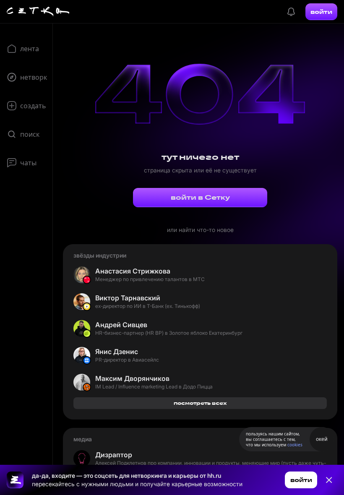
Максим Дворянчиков (132, 378)
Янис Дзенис (116, 351)
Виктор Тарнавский (127, 298)
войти (321, 12)
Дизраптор (113, 455)
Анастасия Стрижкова (132, 271)
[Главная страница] (38, 12)
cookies (294, 445)
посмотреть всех (200, 402)
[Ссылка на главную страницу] (15, 480)
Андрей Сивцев (121, 324)
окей (322, 439)
